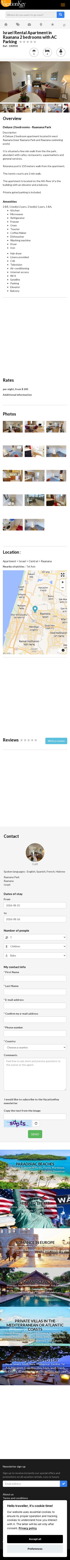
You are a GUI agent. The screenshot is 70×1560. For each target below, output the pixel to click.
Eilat (39, 1367)
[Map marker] (35, 609)
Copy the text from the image (22, 1110)
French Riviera (12, 1333)
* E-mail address (14, 999)
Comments (10, 1055)
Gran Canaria (54, 1340)
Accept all (35, 1539)
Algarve (13, 1344)
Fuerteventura (38, 1340)
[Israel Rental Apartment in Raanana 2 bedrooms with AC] (35, 82)
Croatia (54, 1336)
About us (8, 1494)
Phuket (20, 1288)
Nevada (28, 1210)
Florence (19, 1246)
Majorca (60, 1333)
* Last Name (11, 985)
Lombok (14, 1292)
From (7, 899)
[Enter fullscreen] (62, 575)
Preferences (35, 1548)
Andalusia (55, 1344)
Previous (5, 82)
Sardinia (38, 1336)
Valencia (39, 1250)
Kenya (13, 1371)
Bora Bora (53, 1181)
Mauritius (42, 1174)
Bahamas (25, 1171)
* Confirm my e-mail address (21, 1013)
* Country (9, 1041)
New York (23, 1206)
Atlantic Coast (29, 1333)
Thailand (15, 1167)
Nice (45, 1246)
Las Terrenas (59, 1178)
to (5, 913)
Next (64, 82)
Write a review (56, 740)
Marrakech (17, 1367)
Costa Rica (30, 1367)
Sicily (46, 1336)
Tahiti (34, 1181)
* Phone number (13, 1027)
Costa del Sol (26, 1344)
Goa (38, 1292)
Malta (62, 1336)
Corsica (28, 1336)
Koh (53, 1285)
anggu (49, 1288)
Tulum (46, 1367)
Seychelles (54, 1174)
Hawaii (42, 1206)
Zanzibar (55, 1364)
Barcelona (50, 1250)
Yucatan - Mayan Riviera (27, 1178)
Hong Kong (41, 1295)
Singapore (28, 1295)
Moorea (42, 1181)
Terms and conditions (15, 1498)
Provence (18, 1250)
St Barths (37, 1167)
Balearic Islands (27, 1174)
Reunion (8, 1178)
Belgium (29, 1250)
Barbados (46, 1171)
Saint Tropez (55, 1246)
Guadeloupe (12, 1171)
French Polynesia (20, 1181)
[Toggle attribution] (63, 650)
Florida (47, 1167)
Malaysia (24, 1292)
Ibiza (52, 1333)
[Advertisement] (35, 335)
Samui (59, 1285)
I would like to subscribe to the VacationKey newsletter (31, 1101)
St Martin (26, 1167)
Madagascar (43, 1364)
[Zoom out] (62, 587)
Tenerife (12, 1340)
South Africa (28, 1364)
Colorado (39, 1210)
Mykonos (18, 1336)
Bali (7, 1167)
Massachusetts (55, 1206)
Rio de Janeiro (13, 1364)
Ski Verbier (24, 1371)
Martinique (58, 1167)
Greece (8, 1336)
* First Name (11, 972)
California (12, 1206)
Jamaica (35, 1171)
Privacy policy (28, 1528)
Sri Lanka (46, 1178)
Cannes (37, 1246)
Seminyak (37, 1288)
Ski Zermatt (37, 1371)
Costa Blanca (41, 1344)
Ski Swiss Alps (52, 1371)
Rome (10, 1246)
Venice (28, 1246)
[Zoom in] (62, 582)
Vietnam (56, 1292)
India (32, 1292)
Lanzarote (23, 1340)
